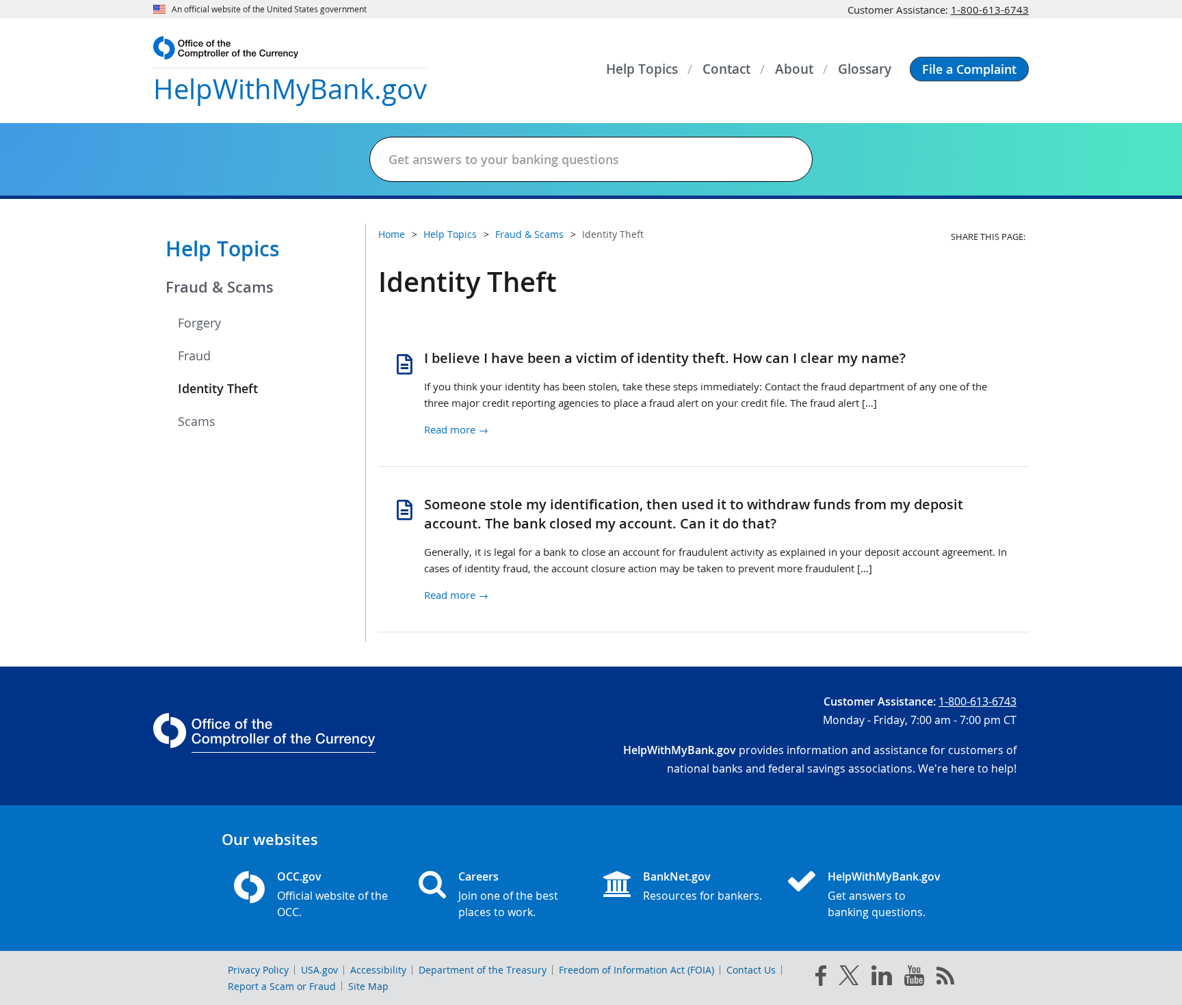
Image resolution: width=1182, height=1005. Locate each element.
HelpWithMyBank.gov (884, 876)
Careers (478, 876)
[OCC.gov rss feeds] (945, 978)
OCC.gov (299, 876)
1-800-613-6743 (990, 9)
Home (391, 234)
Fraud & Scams (220, 287)
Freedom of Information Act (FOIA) (636, 969)
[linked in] (881, 978)
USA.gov (319, 969)
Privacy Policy (258, 969)
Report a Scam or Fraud (282, 986)
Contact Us (751, 969)
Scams (196, 421)
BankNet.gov (677, 876)
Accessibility (378, 969)
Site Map (368, 986)
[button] (969, 69)
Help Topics (223, 249)
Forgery (199, 322)
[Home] (807, 882)
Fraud (194, 355)
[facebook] (820, 978)
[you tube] (914, 978)
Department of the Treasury (483, 969)
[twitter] (849, 978)
